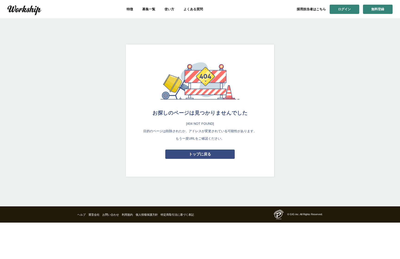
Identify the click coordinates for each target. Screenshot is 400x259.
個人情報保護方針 (147, 214)
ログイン (344, 9)
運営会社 (94, 214)
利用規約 (127, 214)
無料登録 (377, 9)
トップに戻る (200, 154)
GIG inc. (294, 214)
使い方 (169, 9)
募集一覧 (148, 9)
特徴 (130, 9)
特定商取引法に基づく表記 (177, 214)
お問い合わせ (110, 214)
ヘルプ (81, 214)
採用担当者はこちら (311, 9)
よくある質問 (193, 9)
